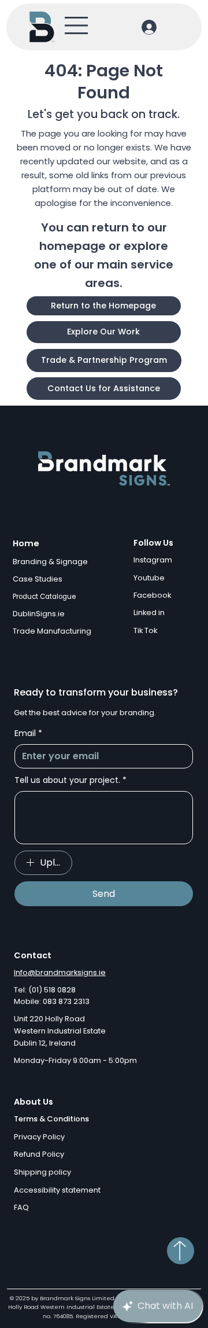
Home (26, 543)
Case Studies (37, 578)
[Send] (180, 1250)
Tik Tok (145, 630)
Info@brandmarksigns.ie (60, 972)
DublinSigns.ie (39, 613)
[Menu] (77, 25)
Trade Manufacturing (52, 631)
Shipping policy (42, 1172)
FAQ (21, 1207)
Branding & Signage (50, 561)
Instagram (152, 559)
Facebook (152, 595)
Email (28, 733)
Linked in (149, 612)
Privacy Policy (39, 1136)
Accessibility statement (57, 1189)
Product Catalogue (44, 596)
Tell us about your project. (70, 780)
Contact (32, 955)
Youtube (149, 577)
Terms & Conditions (51, 1118)
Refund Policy (39, 1154)
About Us (33, 1102)
